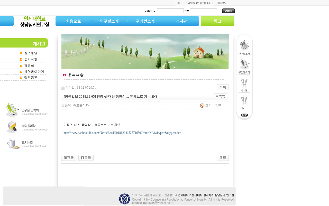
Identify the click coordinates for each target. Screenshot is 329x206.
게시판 (181, 21)
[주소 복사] (220, 96)
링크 (218, 21)
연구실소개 (109, 21)
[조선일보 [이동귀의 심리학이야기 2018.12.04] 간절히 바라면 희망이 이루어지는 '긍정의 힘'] (86, 157)
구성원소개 (145, 21)
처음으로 (73, 21)
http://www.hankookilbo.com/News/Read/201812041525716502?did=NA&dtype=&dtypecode (121, 133)
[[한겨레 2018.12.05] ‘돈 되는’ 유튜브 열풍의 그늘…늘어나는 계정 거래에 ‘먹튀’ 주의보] (69, 157)
